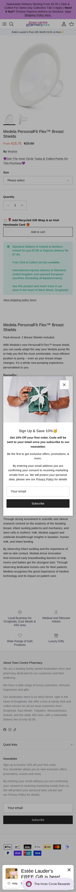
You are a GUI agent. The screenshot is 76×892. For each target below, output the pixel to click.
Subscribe (38, 503)
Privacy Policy (45, 479)
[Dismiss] (69, 869)
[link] (38, 877)
